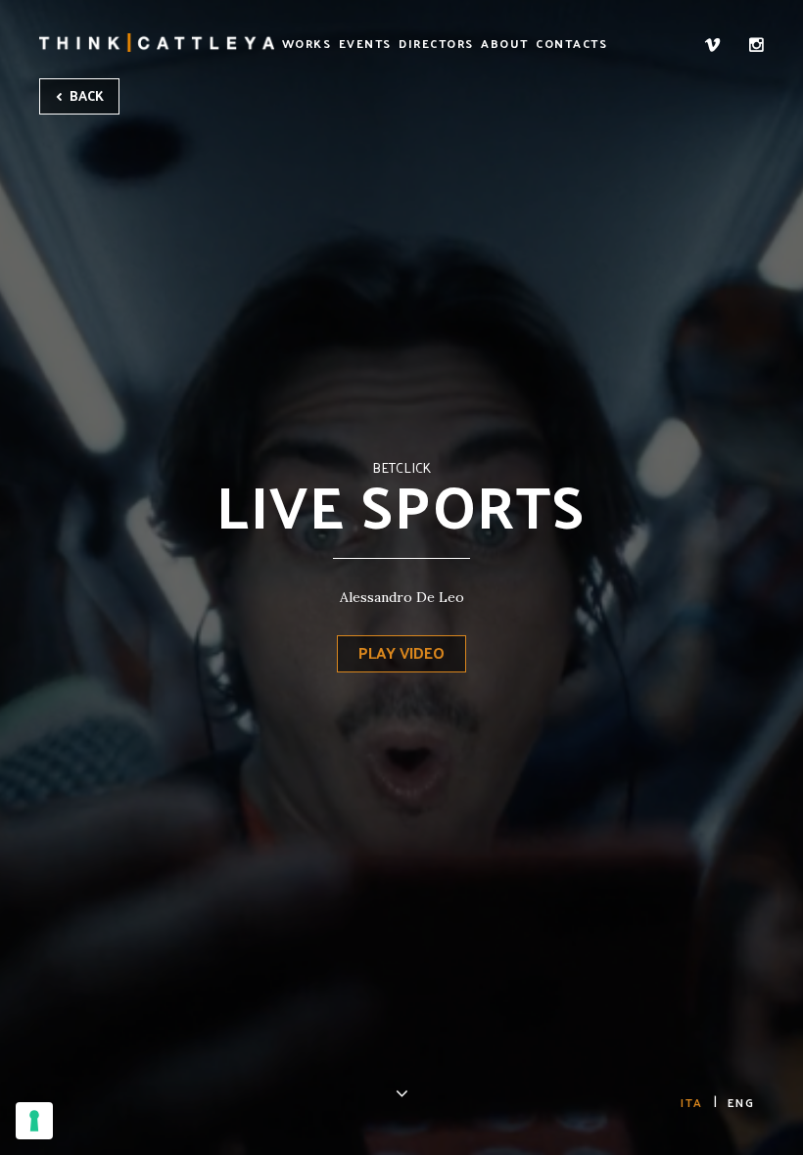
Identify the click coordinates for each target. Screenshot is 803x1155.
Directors (436, 43)
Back (85, 95)
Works (307, 43)
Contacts (571, 43)
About (505, 43)
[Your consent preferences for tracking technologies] (34, 1120)
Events (365, 43)
